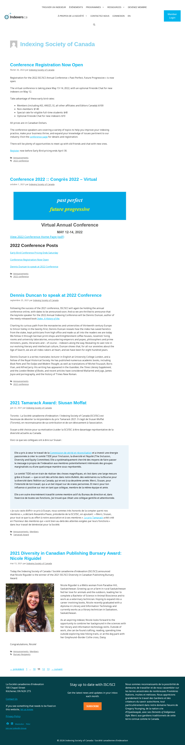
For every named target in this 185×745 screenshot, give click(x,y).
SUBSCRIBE (92, 706)
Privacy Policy (13, 716)
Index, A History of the (48, 318)
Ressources (114, 7)
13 (48, 669)
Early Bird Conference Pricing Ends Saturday (34, 252)
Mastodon (19, 724)
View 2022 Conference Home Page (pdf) (37, 237)
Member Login (172, 16)
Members (34, 531)
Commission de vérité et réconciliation (71, 452)
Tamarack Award (21, 534)
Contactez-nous (99, 16)
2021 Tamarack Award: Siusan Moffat (48, 402)
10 (34, 669)
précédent (17, 669)
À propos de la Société (71, 16)
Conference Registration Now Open (46, 64)
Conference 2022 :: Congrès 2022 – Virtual (53, 179)
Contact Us (11, 699)
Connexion (118, 16)
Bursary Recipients (21, 654)
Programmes (93, 7)
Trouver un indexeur (54, 7)
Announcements (20, 157)
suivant (56, 669)
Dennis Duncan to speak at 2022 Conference (34, 266)
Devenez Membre (137, 7)
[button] (103, 7)
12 (44, 669)
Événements (76, 7)
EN (129, 16)
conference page (39, 136)
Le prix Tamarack (93, 517)
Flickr (28, 724)
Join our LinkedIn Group (16, 728)
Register (14, 150)
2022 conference (21, 160)
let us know (26, 709)
